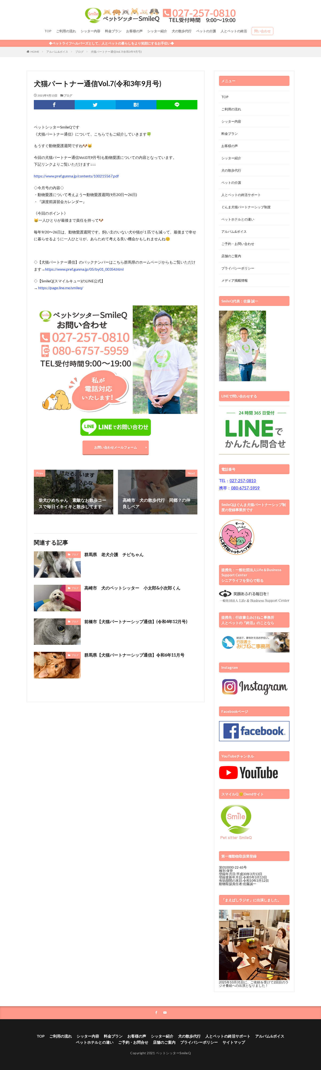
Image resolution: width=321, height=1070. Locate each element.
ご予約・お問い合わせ (237, 244)
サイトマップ (234, 1042)
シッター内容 (90, 31)
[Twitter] (95, 104)
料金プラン (113, 31)
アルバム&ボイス (57, 51)
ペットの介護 (206, 31)
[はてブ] (136, 104)
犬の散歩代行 (182, 31)
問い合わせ (262, 31)
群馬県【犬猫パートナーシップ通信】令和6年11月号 (134, 654)
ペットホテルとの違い (237, 219)
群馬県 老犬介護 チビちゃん (114, 554)
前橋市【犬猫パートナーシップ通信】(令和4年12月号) (135, 621)
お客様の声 (134, 31)
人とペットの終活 (234, 31)
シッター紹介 (157, 31)
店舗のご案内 (231, 256)
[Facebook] (54, 104)
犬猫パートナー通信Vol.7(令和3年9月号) (116, 51)
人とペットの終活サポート (241, 195)
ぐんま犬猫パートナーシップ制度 (246, 207)
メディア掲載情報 (234, 280)
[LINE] (177, 104)
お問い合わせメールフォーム (115, 447)
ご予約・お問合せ (133, 1042)
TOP (47, 31)
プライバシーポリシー (237, 268)
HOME (35, 51)
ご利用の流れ (66, 31)
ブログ (79, 51)
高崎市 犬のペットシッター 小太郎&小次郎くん (132, 587)
